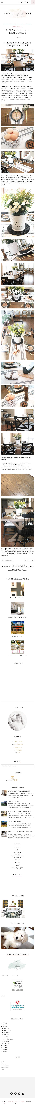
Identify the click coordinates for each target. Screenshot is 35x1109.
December (7, 1028)
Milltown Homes (5, 1067)
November (7, 1030)
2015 (4, 1047)
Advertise (3, 1069)
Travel (17, 865)
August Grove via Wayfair (22, 467)
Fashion (17, 851)
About (2, 1063)
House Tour (4, 1064)
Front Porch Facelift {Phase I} (19, 811)
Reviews (17, 862)
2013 (4, 1051)
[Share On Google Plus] (30, 560)
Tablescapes (18, 26)
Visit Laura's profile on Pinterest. (9, 975)
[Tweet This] (26, 560)
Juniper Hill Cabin (14, 821)
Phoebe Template (19, 1101)
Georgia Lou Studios (7, 1103)
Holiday (17, 854)
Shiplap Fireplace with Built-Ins (20, 831)
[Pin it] (32, 560)
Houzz (2, 996)
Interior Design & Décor (13, 24)
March (5, 1041)
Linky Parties (17, 857)
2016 (4, 1045)
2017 (4, 1026)
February (6, 1043)
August (6, 1034)
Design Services (5, 1066)
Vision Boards (17, 869)
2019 (4, 1023)
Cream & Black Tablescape (10, 1040)
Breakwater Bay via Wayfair (24, 469)
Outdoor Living (17, 860)
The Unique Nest (10, 1101)
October (6, 1032)
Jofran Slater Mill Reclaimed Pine (21, 463)
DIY (17, 849)
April (5, 1038)
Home (2, 1061)
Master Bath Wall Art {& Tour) (19, 791)
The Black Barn (13, 801)
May (5, 1036)
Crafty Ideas (17, 848)
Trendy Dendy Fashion (17, 867)
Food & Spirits (17, 852)
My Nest (28, 24)
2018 (4, 1025)
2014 (4, 1049)
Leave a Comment (7, 560)
